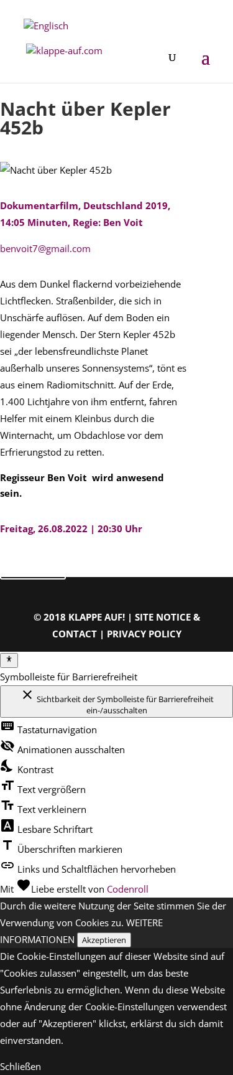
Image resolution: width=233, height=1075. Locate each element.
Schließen (20, 1066)
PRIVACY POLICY (144, 633)
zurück (33, 566)
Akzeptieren (104, 940)
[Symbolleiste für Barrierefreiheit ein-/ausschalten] (9, 660)
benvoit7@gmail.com (45, 248)
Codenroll (127, 889)
